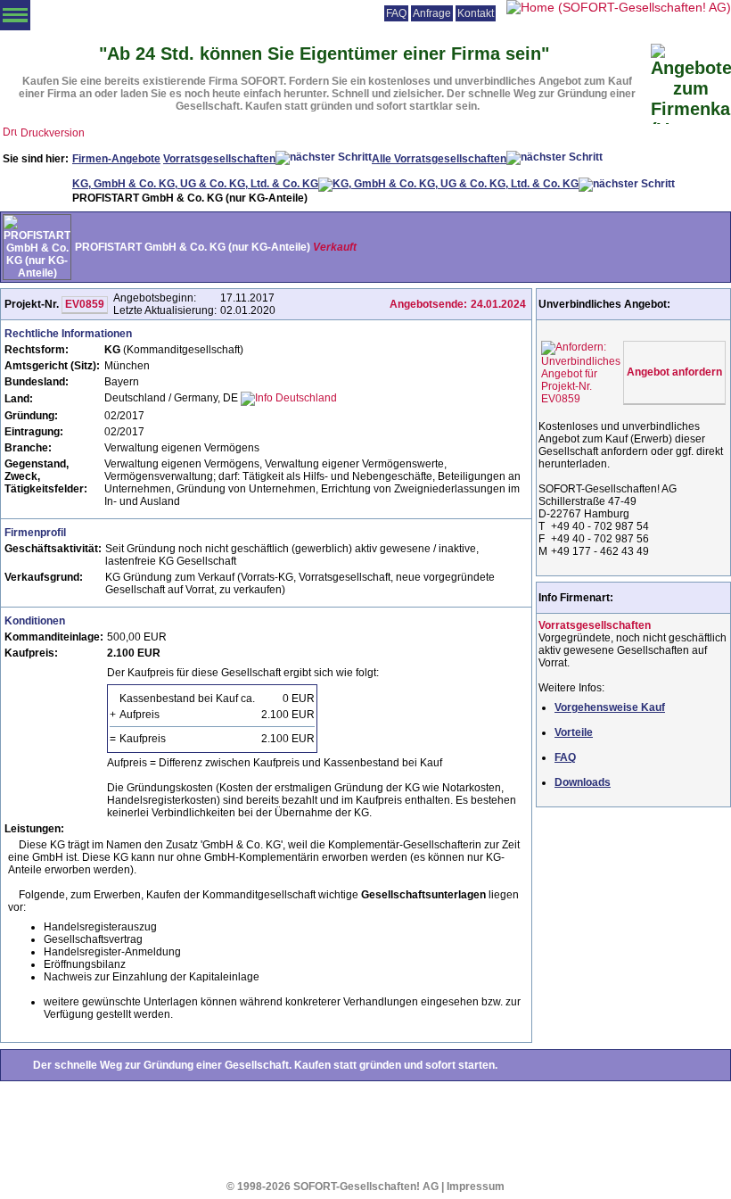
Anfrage (432, 13)
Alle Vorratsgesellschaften (439, 159)
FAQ (396, 13)
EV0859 (84, 304)
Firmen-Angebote (116, 159)
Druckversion (53, 133)
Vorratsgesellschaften (219, 159)
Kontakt (475, 13)
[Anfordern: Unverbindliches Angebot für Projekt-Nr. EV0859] (580, 369)
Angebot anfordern (674, 372)
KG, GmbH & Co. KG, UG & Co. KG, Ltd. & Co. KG (195, 184)
